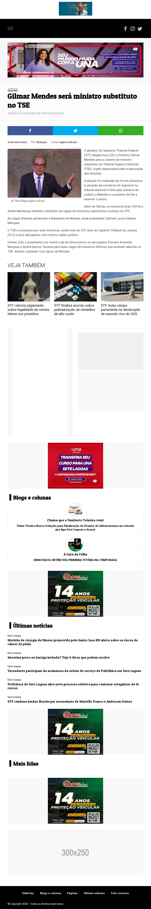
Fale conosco (120, 893)
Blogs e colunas (50, 893)
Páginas (72, 893)
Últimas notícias (94, 893)
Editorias (28, 893)
